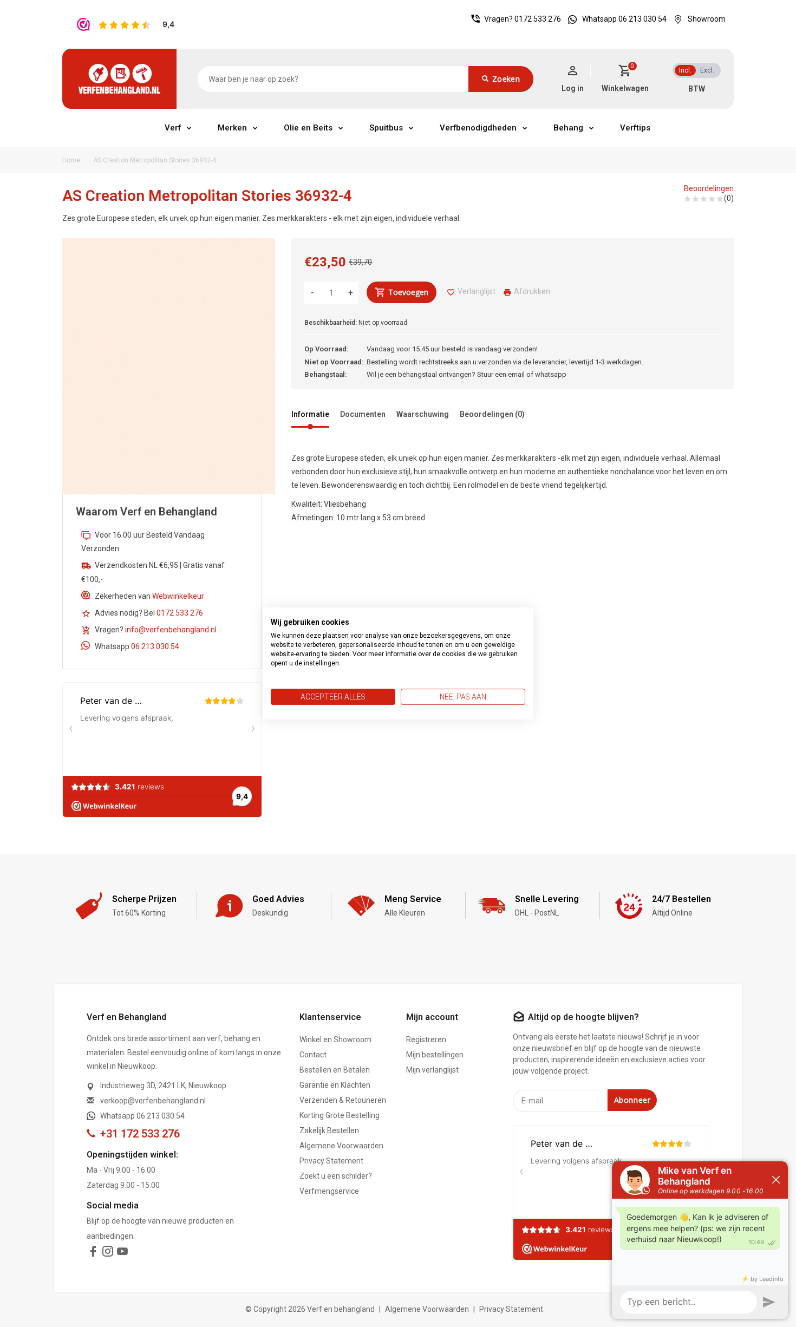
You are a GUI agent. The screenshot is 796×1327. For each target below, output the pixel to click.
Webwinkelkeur (178, 596)
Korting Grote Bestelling (339, 1115)
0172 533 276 (537, 19)
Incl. (685, 70)
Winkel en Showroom (335, 1039)
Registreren (426, 1039)
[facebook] (93, 1253)
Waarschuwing (422, 414)
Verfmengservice (329, 1191)
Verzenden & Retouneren (342, 1100)
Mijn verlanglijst (432, 1069)
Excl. (707, 70)
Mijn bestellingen (435, 1054)
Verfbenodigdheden (478, 128)
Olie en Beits (308, 128)
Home (71, 160)
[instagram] (107, 1253)
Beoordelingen (709, 188)
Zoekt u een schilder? (335, 1176)
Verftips (635, 128)
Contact (313, 1054)
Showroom (707, 19)
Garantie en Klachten (334, 1085)
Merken (232, 128)
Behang (568, 128)
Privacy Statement (331, 1160)
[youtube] (122, 1253)
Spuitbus (386, 128)
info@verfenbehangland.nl (171, 629)
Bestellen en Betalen (334, 1069)
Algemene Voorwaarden (341, 1145)
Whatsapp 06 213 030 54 (624, 19)
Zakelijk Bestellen (329, 1130)
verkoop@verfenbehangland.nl (153, 1100)
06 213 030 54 (155, 646)
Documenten (363, 414)
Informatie (310, 414)
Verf (173, 128)
